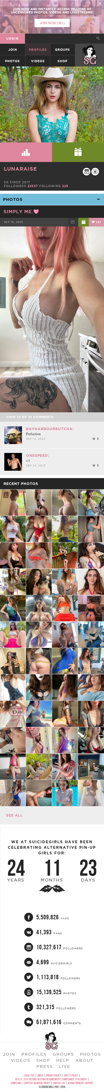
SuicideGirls (89, 49)
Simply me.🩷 (21, 211)
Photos (12, 61)
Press (45, 1066)
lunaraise (20, 169)
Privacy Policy (53, 1075)
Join (12, 49)
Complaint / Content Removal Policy (30, 1083)
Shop (62, 61)
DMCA (40, 1075)
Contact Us (59, 1083)
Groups (62, 49)
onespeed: (37, 455)
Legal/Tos (29, 1075)
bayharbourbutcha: (50, 429)
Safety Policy (71, 1075)
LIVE (64, 1066)
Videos (38, 61)
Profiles (38, 49)
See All (14, 815)
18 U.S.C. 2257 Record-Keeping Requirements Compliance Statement (51, 1079)
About (84, 1060)
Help (62, 1060)
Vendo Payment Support (80, 1083)
